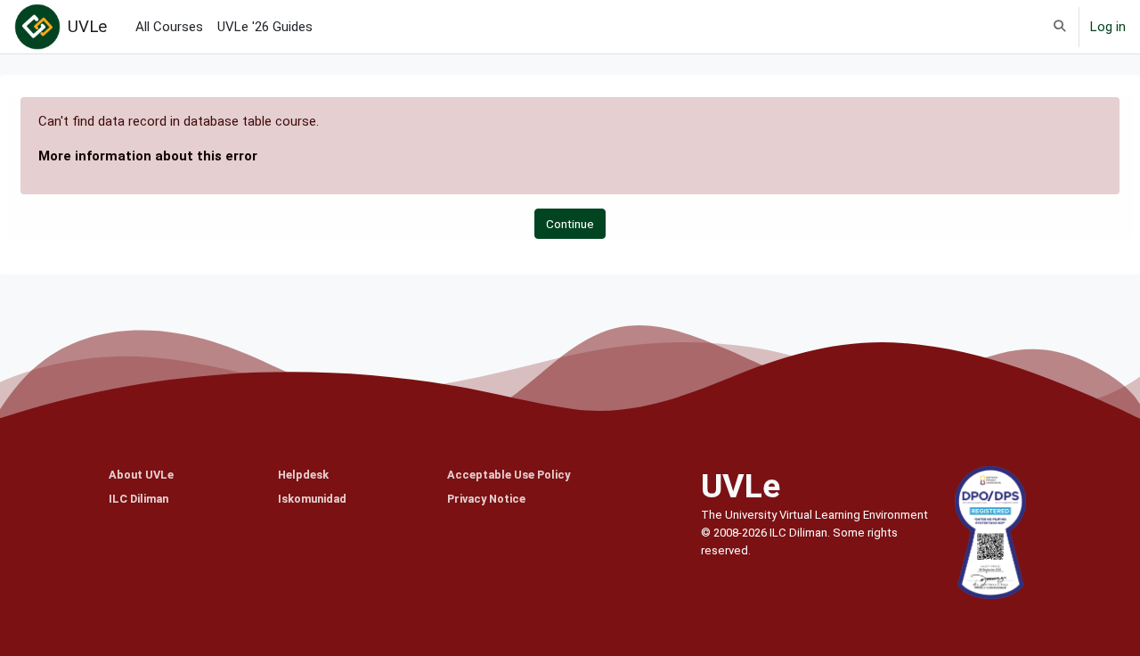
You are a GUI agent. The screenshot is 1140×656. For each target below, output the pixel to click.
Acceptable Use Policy (508, 474)
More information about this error (147, 156)
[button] (1059, 26)
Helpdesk (303, 474)
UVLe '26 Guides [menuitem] (265, 27)
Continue (570, 224)
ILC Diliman (138, 498)
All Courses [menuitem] (169, 27)
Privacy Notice (486, 498)
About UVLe (141, 474)
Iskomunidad (312, 498)
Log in (1108, 27)
